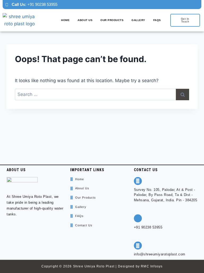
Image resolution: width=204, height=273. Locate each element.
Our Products (112, 20)
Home (65, 20)
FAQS (157, 20)
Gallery (138, 20)
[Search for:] (102, 94)
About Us (85, 20)
